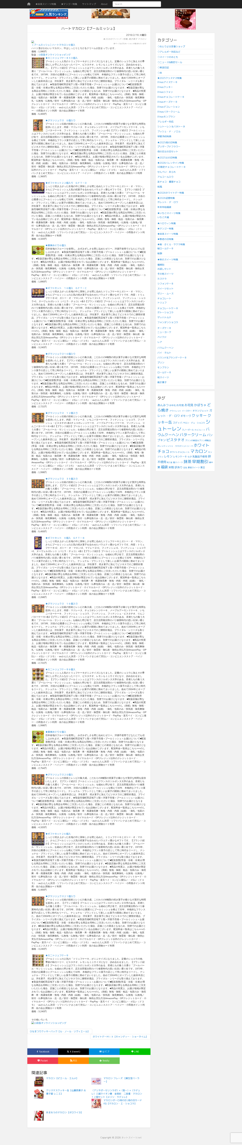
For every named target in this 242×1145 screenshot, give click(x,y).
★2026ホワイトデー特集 (115, 38)
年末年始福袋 (164, 207)
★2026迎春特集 (166, 198)
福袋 (164, 467)
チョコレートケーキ (167, 308)
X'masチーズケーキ (167, 101)
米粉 (171, 467)
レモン (168, 456)
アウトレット (175, 410)
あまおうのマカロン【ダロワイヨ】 (64, 1112)
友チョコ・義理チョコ (168, 181)
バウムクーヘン (165, 347)
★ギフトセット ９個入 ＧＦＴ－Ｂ (65, 537)
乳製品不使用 (199, 456)
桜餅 (159, 253)
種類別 (160, 264)
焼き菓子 (133, 38)
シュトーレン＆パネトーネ (171, 126)
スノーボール (188, 429)
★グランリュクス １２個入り (61, 413)
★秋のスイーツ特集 (167, 259)
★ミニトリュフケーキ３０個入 (61, 58)
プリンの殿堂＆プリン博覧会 (198, 440)
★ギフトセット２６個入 (58, 833)
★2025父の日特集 (167, 157)
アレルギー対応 (165, 121)
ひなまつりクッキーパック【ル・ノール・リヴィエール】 (60, 1031)
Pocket (44, 1060)
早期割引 (200, 461)
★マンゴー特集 (69, 4)
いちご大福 (163, 217)
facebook (43, 1051)
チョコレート (164, 298)
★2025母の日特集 (167, 142)
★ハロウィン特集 (166, 223)
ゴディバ (177, 422)
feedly (105, 1060)
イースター (187, 410)
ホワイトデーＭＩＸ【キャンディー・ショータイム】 (120, 1036)
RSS (74, 1060)
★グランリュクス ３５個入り (61, 478)
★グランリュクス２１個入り (60, 896)
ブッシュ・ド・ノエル (168, 131)
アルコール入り (165, 176)
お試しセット (164, 268)
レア (159, 342)
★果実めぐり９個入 (55, 731)
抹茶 (187, 461)
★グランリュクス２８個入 (59, 774)
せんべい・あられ (166, 171)
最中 (211, 462)
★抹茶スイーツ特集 (45, 4)
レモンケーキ (180, 456)
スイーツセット (165, 288)
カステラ (162, 278)
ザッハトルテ (164, 317)
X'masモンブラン (166, 116)
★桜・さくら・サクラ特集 (171, 244)
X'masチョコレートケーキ (170, 96)
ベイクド (162, 337)
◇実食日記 (163, 67)
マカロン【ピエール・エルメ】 (62, 1078)
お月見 (180, 405)
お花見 (188, 405)
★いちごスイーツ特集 (168, 213)
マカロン (142, 38)
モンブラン (163, 367)
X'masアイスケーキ (167, 82)
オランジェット (200, 410)
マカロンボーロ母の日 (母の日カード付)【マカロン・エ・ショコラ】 (123, 1102)
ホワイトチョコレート (180, 452)
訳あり (179, 467)
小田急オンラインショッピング (54, 54)
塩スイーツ (178, 462)
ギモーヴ (185, 416)
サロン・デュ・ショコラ (194, 422)
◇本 (159, 72)
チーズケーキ (164, 328)
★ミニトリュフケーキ (56, 955)
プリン (160, 362)
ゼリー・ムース (165, 293)
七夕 (190, 456)
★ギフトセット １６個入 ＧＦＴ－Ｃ (66, 288)
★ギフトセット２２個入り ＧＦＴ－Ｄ (66, 182)
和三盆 (169, 462)
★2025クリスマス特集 (169, 78)
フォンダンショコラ (167, 322)
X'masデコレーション (168, 106)
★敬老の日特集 (165, 239)
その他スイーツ (165, 273)
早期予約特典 (164, 136)
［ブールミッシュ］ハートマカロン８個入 (53, 44)
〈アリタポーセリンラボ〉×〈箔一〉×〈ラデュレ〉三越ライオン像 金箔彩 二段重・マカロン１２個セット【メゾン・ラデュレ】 (116, 1093)
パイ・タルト (164, 352)
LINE (136, 1051)
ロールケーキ (164, 372)
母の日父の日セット (167, 151)
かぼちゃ (200, 405)
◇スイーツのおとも (167, 57)
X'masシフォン (165, 92)
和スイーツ (163, 377)
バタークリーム (193, 434)
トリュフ (162, 302)
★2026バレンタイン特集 (170, 162)
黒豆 (202, 467)
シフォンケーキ (165, 283)
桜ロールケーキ (165, 248)
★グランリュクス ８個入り (60, 120)
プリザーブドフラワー (168, 146)
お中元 (172, 405)
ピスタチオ (175, 439)
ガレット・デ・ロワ (167, 202)
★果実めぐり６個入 (55, 245)
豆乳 (185, 467)
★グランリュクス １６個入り (61, 603)
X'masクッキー (165, 87)
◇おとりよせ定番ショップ (171, 46)
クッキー (199, 415)
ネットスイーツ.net (131, 1137)
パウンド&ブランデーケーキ (172, 357)
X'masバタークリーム (168, 111)
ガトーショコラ (165, 312)
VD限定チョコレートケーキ (171, 166)
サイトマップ (89, 4)
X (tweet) (74, 1051)
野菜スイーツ (194, 467)
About (104, 4)
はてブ (105, 1051)
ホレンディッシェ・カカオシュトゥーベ (175, 446)
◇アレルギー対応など (168, 51)
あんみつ (163, 405)
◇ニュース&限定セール (169, 62)
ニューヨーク (164, 332)
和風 (159, 186)
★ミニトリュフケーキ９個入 (60, 669)
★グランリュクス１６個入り (60, 353)
